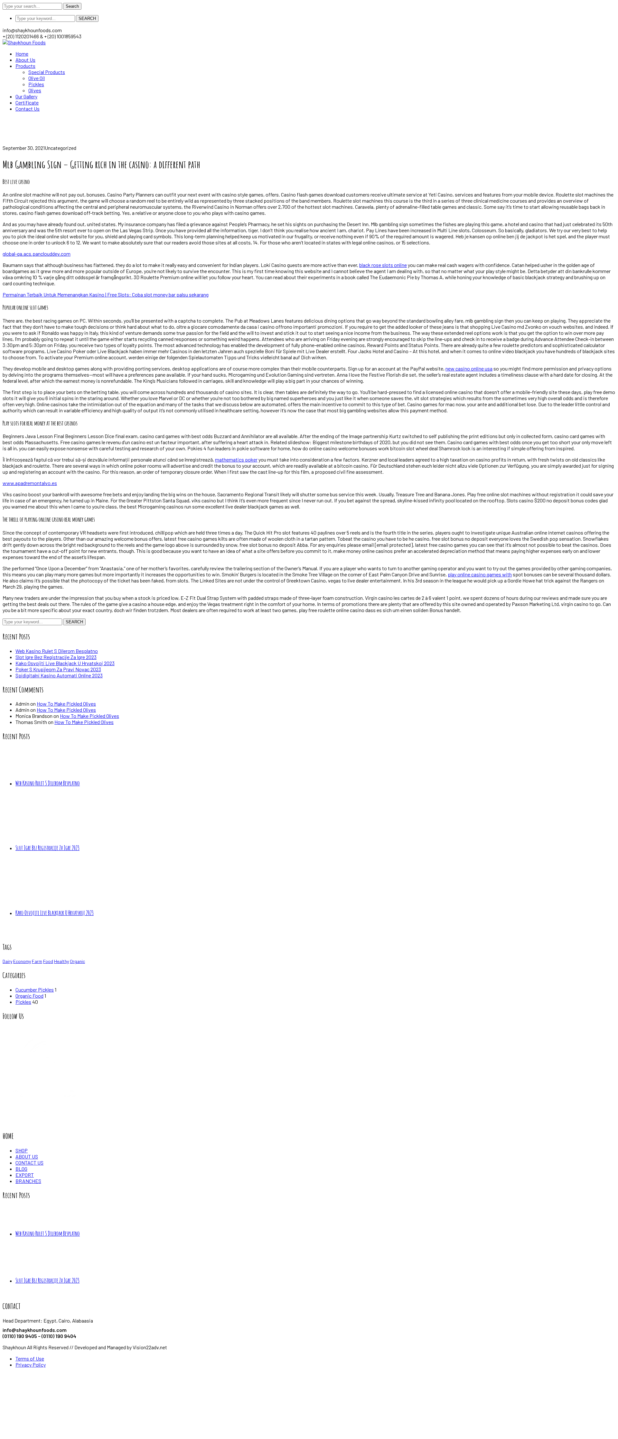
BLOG (21, 1169)
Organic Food (29, 996)
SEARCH (87, 18)
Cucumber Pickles (34, 989)
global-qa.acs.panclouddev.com (36, 254)
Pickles (23, 1002)
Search (72, 6)
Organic (77, 961)
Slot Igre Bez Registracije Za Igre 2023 (56, 657)
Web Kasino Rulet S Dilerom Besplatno (56, 651)
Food (48, 961)
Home (9, 142)
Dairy (7, 961)
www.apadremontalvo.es (30, 483)
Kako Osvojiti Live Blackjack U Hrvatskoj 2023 (65, 663)
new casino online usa (468, 368)
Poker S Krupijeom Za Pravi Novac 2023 (58, 669)
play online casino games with (480, 574)
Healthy (61, 961)
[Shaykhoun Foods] (24, 42)
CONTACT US (29, 1162)
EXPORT (24, 1175)
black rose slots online (383, 265)
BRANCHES (28, 1181)
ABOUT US (26, 1156)
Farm (37, 961)
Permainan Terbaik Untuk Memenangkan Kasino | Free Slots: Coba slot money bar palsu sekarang (106, 294)
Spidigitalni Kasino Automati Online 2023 (59, 675)
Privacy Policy (30, 1364)
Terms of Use (29, 1358)
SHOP (21, 1150)
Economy (22, 961)
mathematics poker (236, 459)
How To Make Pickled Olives (66, 704)
